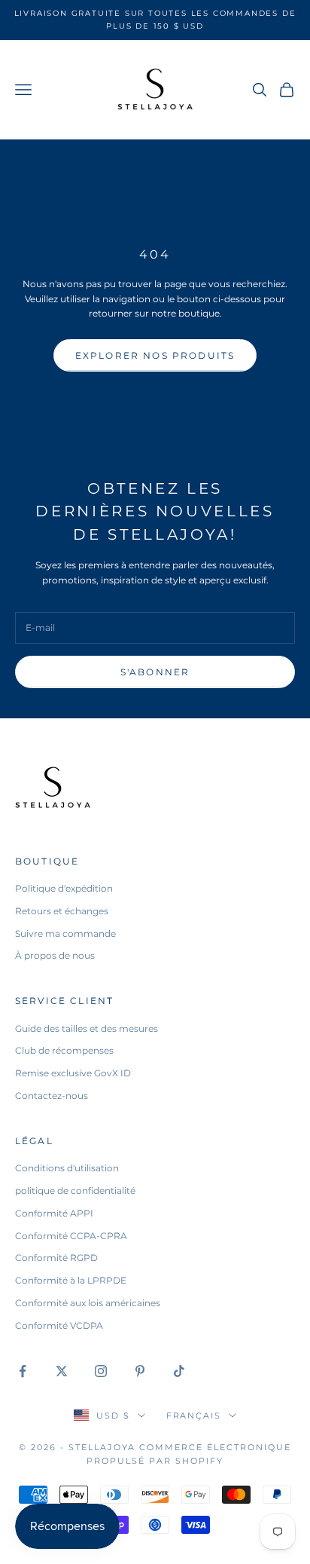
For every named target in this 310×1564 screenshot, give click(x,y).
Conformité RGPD (56, 1257)
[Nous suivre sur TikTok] (179, 1371)
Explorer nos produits (155, 355)
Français (194, 1415)
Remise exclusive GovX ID (73, 1073)
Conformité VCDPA (59, 1325)
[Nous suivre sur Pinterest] (139, 1371)
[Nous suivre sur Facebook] (22, 1371)
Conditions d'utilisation (67, 1168)
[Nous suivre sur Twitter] (61, 1371)
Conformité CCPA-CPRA (71, 1235)
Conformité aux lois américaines (87, 1302)
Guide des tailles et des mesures (86, 1028)
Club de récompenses (64, 1050)
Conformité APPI (54, 1213)
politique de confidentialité (75, 1190)
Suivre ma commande (65, 933)
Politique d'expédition (64, 888)
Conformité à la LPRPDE (70, 1280)
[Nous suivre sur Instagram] (100, 1371)
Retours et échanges (61, 911)
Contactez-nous (51, 1095)
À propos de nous (55, 955)
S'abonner (155, 672)
